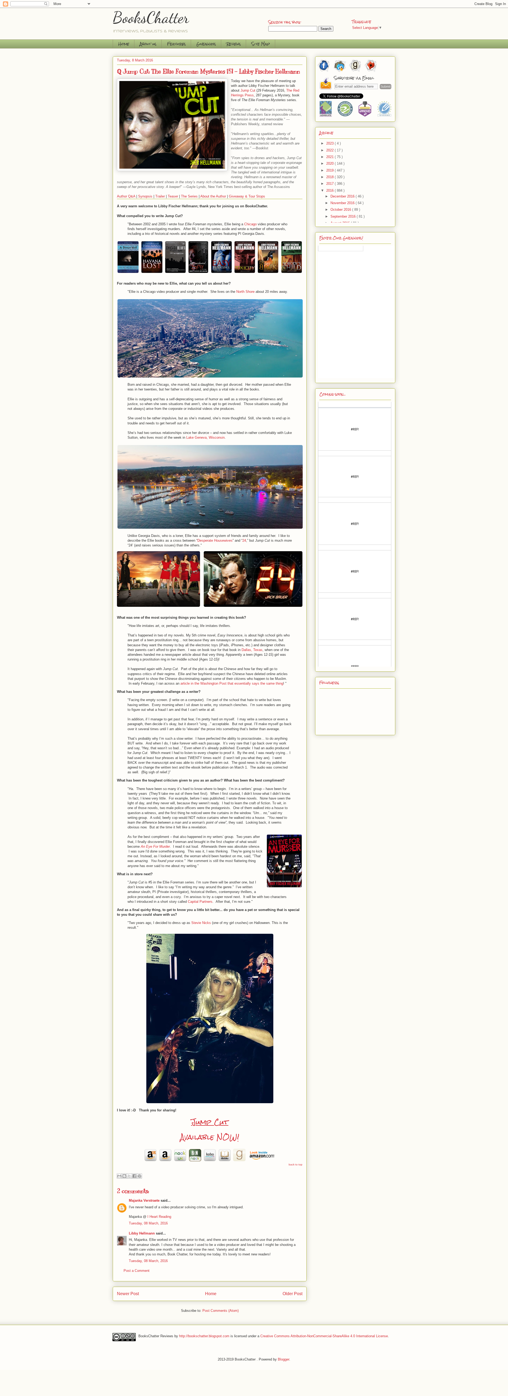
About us (148, 44)
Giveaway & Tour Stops (247, 196)
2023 (330, 143)
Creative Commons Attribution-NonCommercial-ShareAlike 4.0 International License (324, 1336)
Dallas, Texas (252, 650)
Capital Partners (200, 902)
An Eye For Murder (155, 847)
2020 (330, 163)
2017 (330, 184)
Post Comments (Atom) (220, 1311)
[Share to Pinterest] (139, 1176)
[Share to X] (129, 1176)
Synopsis (145, 196)
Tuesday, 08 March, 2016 (148, 1223)
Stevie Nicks (201, 923)
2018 (330, 177)
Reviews (233, 44)
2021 (330, 157)
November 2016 (343, 203)
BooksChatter (151, 17)
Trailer (160, 196)
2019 (330, 170)
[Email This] (119, 1176)
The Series (189, 196)
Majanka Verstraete (144, 1200)
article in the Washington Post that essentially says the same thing (231, 683)
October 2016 (341, 210)
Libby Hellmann (142, 1233)
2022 (330, 150)
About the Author (213, 196)
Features (176, 44)
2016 (330, 190)
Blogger (283, 1359)
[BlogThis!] (124, 1176)
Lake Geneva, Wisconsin (205, 437)
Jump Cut (209, 1122)
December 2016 (343, 196)
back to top (295, 1164)
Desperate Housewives (215, 540)
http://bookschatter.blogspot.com (204, 1336)
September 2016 (343, 216)
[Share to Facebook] (134, 1176)
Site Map (260, 44)
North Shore (245, 292)
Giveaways (206, 44)
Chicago (250, 224)
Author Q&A (126, 196)
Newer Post (128, 1293)
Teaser (173, 196)
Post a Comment (136, 1271)
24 (244, 540)
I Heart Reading (159, 1217)
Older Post (292, 1293)
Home (123, 44)
